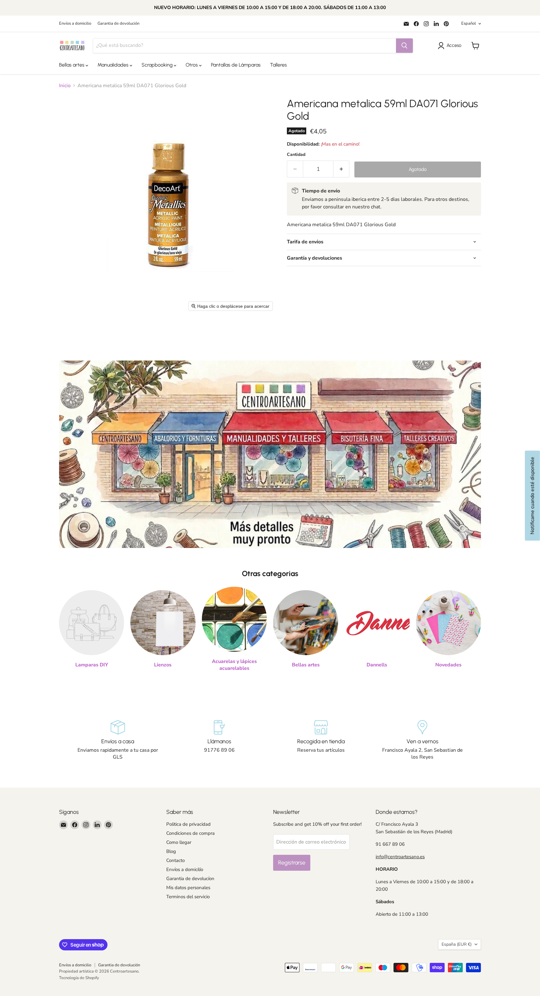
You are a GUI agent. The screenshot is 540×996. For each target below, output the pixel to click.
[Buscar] (404, 45)
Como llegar (178, 842)
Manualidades (114, 65)
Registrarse (291, 862)
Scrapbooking (158, 65)
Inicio (65, 85)
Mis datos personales (188, 887)
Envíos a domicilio (75, 23)
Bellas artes (72, 65)
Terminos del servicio (188, 897)
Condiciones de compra (190, 833)
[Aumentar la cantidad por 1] (341, 169)
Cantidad (296, 154)
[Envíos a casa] (117, 740)
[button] (451, 45)
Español (468, 23)
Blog (171, 851)
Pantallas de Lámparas (236, 65)
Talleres (278, 65)
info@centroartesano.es (400, 857)
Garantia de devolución (118, 23)
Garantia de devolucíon (190, 878)
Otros (192, 65)
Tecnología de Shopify (79, 978)
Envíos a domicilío (184, 869)
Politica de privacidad (188, 824)
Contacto (175, 860)
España (457, 944)
